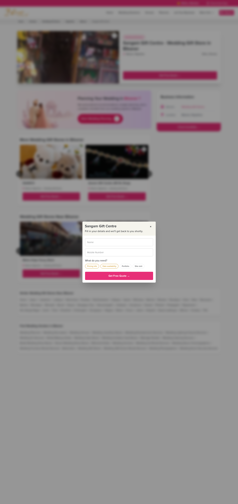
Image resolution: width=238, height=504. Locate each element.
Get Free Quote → (119, 276)
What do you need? (96, 260)
